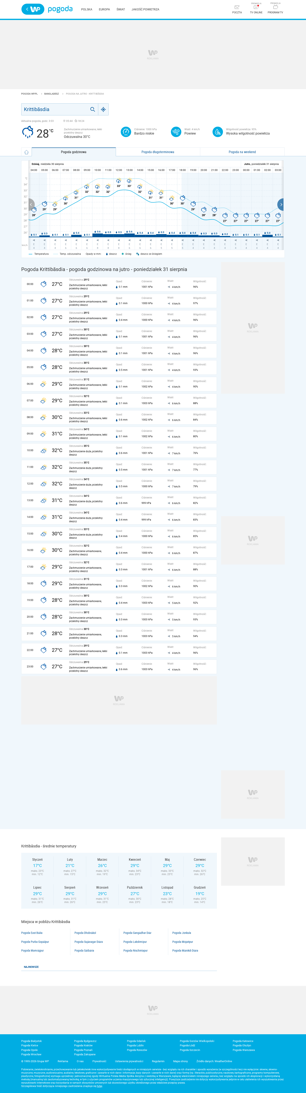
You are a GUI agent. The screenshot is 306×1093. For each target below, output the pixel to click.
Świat (121, 9)
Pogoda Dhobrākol (85, 933)
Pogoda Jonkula (181, 933)
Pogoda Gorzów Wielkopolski (197, 1041)
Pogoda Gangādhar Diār (137, 933)
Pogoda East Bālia (31, 933)
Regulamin (158, 1061)
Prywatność (99, 1061)
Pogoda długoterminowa (158, 152)
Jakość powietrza (145, 9)
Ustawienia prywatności (129, 1061)
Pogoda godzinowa (73, 152)
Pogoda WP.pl (29, 93)
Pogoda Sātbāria (84, 950)
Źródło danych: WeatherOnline (214, 1061)
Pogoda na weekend (242, 152)
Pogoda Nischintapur (135, 950)
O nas (80, 1061)
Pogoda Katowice (243, 1041)
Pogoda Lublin (135, 1045)
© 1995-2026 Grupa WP (35, 1061)
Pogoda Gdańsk (136, 1041)
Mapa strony (180, 1061)
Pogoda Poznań (83, 1050)
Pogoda (60, 9)
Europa (104, 9)
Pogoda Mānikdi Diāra (185, 950)
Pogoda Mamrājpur (32, 950)
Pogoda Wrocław (31, 1054)
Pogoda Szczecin (190, 1050)
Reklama (63, 1061)
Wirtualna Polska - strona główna (33, 9)
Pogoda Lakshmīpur (135, 942)
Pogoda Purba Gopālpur (35, 942)
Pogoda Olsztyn (242, 1045)
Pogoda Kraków (83, 1045)
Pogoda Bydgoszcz (85, 1041)
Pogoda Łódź (187, 1045)
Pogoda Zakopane (85, 1054)
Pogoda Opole (29, 1050)
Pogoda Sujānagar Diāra (89, 942)
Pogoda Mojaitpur (182, 942)
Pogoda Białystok (31, 1041)
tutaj (99, 1086)
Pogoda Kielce (29, 1045)
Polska (86, 9)
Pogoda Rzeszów (137, 1050)
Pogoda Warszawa (244, 1050)
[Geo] (103, 109)
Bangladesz (52, 93)
